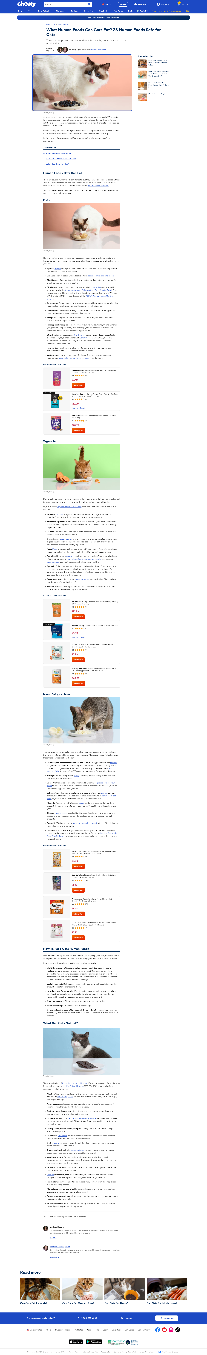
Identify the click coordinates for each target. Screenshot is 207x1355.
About (48, 1329)
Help (97, 1329)
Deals (130, 11)
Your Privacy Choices (169, 1352)
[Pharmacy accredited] (134, 1342)
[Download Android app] (94, 1341)
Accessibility (106, 1352)
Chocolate (62, 1135)
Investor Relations (63, 1329)
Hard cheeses (61, 813)
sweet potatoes (82, 579)
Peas (54, 549)
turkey (76, 775)
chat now (128, 1318)
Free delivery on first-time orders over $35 (170, 10)
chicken (113, 762)
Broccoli (59, 514)
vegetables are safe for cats (69, 506)
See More (54, 1238)
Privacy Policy (74, 1352)
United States (36, 1330)
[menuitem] (57, 153)
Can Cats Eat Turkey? (156, 94)
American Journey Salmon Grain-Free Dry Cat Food (88, 290)
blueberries (96, 287)
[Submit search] (89, 4)
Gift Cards (129, 1329)
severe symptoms (65, 1096)
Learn (105, 1329)
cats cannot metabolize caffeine (82, 1118)
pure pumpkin (53, 562)
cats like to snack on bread (85, 823)
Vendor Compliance (147, 1352)
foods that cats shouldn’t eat (74, 1083)
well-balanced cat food (98, 185)
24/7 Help (142, 4)
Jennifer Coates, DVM (98, 50)
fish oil (81, 803)
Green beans (65, 539)
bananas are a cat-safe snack (101, 275)
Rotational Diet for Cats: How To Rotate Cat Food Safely (157, 62)
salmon (104, 793)
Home (48, 24)
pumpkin (70, 556)
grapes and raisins (78, 1150)
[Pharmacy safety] (128, 1342)
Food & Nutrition (63, 24)
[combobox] (68, 4)
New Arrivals (119, 11)
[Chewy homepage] (26, 4)
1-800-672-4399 (89, 1318)
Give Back (116, 1329)
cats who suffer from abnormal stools (84, 559)
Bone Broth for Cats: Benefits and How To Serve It (158, 85)
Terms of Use (60, 1352)
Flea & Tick (144, 11)
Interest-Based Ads (90, 1352)
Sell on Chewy (144, 1329)
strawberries (78, 335)
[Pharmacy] (116, 1342)
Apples (58, 268)
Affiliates (79, 1329)
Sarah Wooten (86, 337)
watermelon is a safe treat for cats (73, 358)
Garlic (56, 1143)
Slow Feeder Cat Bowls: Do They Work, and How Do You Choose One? (158, 74)
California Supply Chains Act (125, 1352)
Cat (54, 24)
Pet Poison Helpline (75, 1086)
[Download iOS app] (76, 1341)
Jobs (89, 1329)
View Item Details (78, 408)
